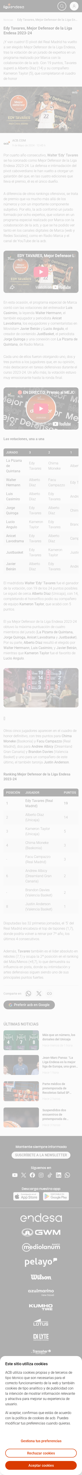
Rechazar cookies (41, 1453)
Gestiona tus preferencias (41, 1441)
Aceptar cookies (41, 1465)
